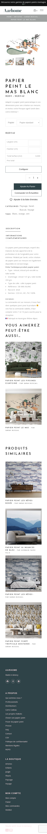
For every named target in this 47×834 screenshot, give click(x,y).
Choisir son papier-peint (15, 717)
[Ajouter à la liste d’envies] (10, 347)
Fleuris (8, 775)
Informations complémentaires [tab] (16, 237)
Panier (8, 802)
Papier (11, 122)
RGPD (7, 749)
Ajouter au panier (27, 186)
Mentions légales (12, 745)
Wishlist (8, 810)
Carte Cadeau (11, 710)
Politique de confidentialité (16, 741)
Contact (8, 733)
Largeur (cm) (12, 141)
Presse (8, 725)
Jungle (7, 771)
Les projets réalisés (13, 714)
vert (27, 214)
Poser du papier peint (14, 721)
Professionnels (11, 702)
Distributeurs (10, 706)
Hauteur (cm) (12, 149)
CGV (7, 737)
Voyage (30, 210)
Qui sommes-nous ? (13, 698)
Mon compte (10, 798)
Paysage (23, 206)
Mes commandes (12, 806)
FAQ (7, 729)
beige (26, 264)
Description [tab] (13, 228)
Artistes (8, 764)
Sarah (32, 108)
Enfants (8, 768)
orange (22, 214)
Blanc (14, 214)
